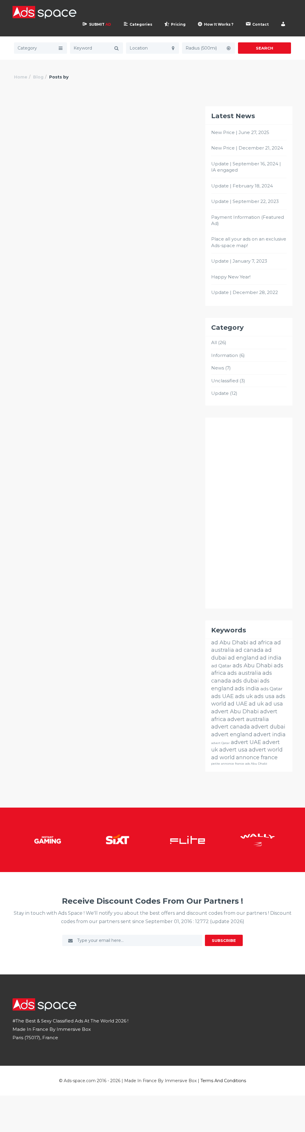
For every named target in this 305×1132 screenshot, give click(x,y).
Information (224, 355)
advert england (231, 734)
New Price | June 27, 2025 (240, 132)
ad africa (261, 642)
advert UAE (246, 742)
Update (220, 393)
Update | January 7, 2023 (239, 261)
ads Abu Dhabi (253, 665)
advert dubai (268, 726)
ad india (270, 657)
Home (20, 77)
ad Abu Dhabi (229, 642)
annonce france (257, 757)
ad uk (256, 703)
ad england (243, 657)
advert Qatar (220, 743)
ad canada (249, 650)
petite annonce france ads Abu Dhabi (239, 764)
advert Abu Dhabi (235, 711)
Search (264, 48)
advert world (266, 749)
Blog (38, 77)
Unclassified (224, 381)
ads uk (244, 696)
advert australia (248, 719)
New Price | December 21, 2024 (247, 148)
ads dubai (245, 680)
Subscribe (224, 940)
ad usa (274, 703)
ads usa (264, 696)
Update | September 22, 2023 (245, 201)
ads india (247, 688)
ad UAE (238, 703)
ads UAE (222, 696)
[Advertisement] (249, 513)
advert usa (233, 749)
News (217, 368)
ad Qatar (221, 666)
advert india (269, 734)
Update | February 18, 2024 (242, 186)
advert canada (230, 726)
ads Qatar (271, 688)
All (214, 342)
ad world (223, 757)
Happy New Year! (230, 277)
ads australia (244, 673)
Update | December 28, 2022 (244, 292)
